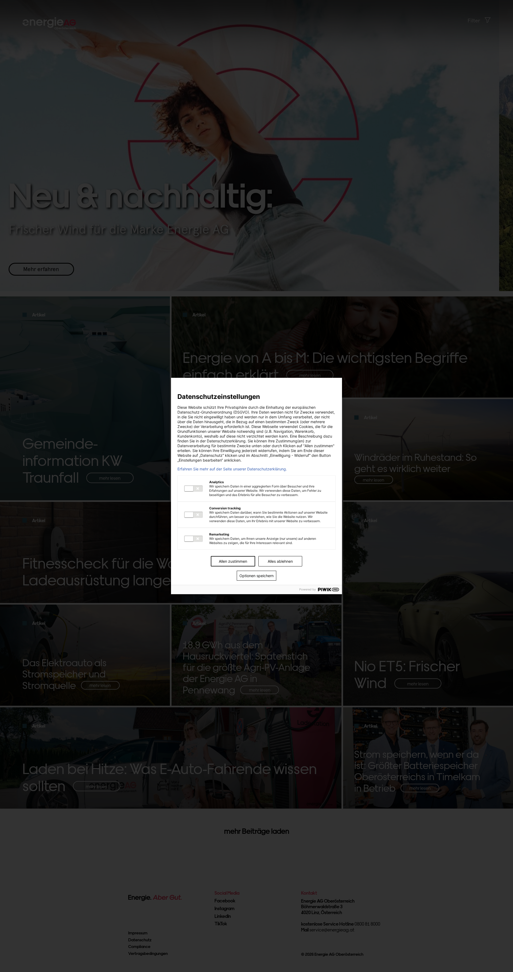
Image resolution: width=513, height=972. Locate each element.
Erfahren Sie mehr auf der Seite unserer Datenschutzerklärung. (232, 469)
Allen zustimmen (233, 561)
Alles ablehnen (280, 561)
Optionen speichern (256, 575)
